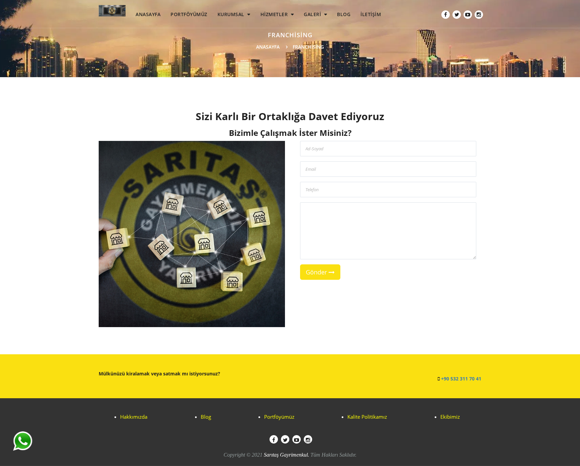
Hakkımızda (133, 416)
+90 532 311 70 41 (461, 378)
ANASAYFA (148, 14)
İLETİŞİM (370, 14)
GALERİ (313, 14)
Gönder (317, 272)
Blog (206, 416)
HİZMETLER (274, 14)
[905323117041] (23, 441)
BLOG (343, 14)
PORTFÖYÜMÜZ (189, 14)
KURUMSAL (232, 14)
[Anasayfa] (112, 8)
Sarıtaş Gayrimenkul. (286, 455)
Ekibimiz (450, 416)
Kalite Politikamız (367, 416)
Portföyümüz (279, 416)
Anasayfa (268, 47)
